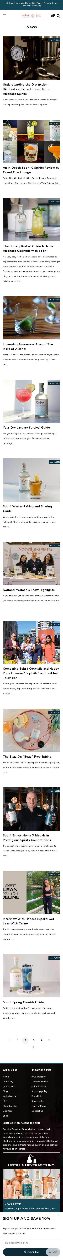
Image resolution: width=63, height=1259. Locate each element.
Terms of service (40, 1082)
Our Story (8, 1082)
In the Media (9, 1096)
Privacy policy (39, 1077)
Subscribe (31, 1252)
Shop (5, 1116)
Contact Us (37, 1111)
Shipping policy (39, 1091)
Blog (5, 1091)
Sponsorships (38, 1101)
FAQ (5, 1101)
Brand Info (37, 1096)
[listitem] (31, 5)
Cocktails (7, 1111)
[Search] (58, 15)
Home (6, 1077)
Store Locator (10, 1106)
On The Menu (39, 1106)
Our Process (9, 1086)
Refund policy (39, 1086)
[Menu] (4, 15)
